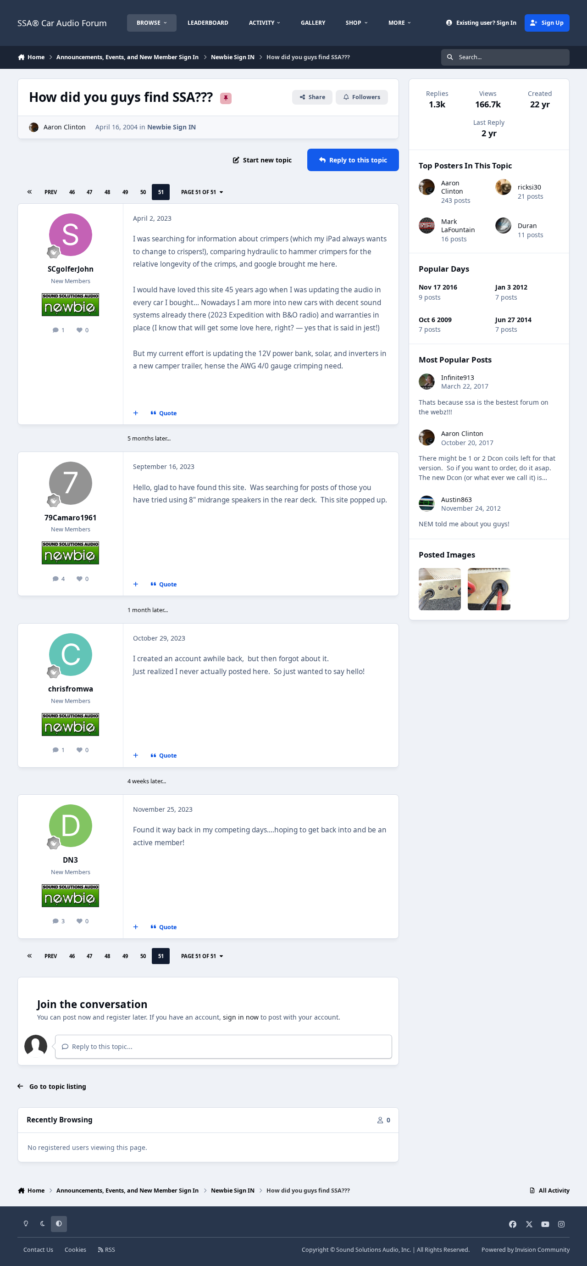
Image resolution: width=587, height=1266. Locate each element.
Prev (50, 192)
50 (143, 192)
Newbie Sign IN (171, 127)
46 (72, 192)
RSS (109, 1250)
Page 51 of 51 (200, 192)
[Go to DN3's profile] (70, 826)
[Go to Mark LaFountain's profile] (427, 226)
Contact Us (38, 1250)
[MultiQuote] (135, 413)
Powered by (526, 1250)
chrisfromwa (70, 689)
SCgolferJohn (71, 269)
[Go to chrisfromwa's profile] (70, 654)
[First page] (29, 192)
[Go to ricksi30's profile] (503, 187)
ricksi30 (529, 187)
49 (125, 192)
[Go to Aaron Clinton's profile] (34, 127)
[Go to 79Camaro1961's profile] (70, 483)
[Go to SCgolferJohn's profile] (70, 235)
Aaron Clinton (65, 127)
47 (89, 192)
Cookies (75, 1250)
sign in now (241, 1017)
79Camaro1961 (70, 518)
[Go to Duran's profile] (503, 226)
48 (107, 192)
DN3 (70, 860)
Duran (527, 225)
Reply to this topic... (101, 1046)
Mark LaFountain (458, 225)
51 (161, 192)
